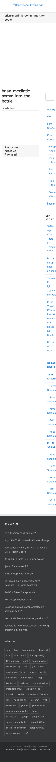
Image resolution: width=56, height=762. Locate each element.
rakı (8, 700)
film (26, 666)
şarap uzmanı (13, 733)
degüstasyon (39, 661)
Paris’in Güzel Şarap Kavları (20, 592)
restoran (34, 700)
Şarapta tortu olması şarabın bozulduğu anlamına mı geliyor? (27, 627)
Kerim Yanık (27, 677)
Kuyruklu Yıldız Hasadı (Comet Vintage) (27, 540)
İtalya (34, 711)
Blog (49, 116)
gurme (33, 672)
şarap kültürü (38, 722)
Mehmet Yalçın (40, 683)
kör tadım (11, 683)
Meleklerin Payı (14, 688)
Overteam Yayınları (38, 694)
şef (26, 733)
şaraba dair (12, 716)
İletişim (51, 203)
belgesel (43, 650)
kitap (40, 677)
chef (25, 661)
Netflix (21, 694)
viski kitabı (11, 705)
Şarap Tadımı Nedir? (16, 566)
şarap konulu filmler (16, 722)
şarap (25, 716)
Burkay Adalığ (37, 655)
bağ (16, 650)
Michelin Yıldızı (33, 688)
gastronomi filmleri (16, 672)
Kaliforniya (11, 677)
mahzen (24, 683)
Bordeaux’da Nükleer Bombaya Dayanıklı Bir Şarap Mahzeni (22, 583)
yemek (24, 705)
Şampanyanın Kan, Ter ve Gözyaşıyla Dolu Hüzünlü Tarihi (25, 549)
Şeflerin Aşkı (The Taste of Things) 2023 (51, 238)
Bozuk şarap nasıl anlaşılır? (20, 532)
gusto (43, 672)
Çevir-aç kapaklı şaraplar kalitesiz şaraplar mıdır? (24, 609)
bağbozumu (28, 650)
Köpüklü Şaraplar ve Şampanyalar (24, 558)
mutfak (9, 694)
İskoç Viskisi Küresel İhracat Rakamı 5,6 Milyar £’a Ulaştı (51, 318)
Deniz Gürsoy (13, 666)
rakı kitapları (20, 700)
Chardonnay (12, 661)
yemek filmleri (39, 705)
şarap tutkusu (37, 727)
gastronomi (38, 666)
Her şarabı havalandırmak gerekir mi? (26, 618)
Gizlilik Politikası (13, 749)
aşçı (8, 650)
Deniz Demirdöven (41, 749)
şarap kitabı (38, 716)
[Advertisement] (28, 53)
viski (45, 700)
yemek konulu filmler (17, 711)
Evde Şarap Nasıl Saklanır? (20, 573)
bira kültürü (20, 655)
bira (8, 655)
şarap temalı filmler (16, 727)
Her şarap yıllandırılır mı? (18, 599)
